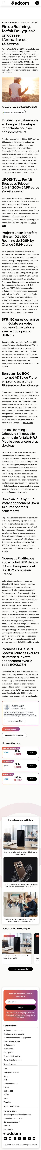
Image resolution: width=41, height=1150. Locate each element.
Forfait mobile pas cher (13, 1030)
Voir (31, 753)
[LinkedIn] (10, 1138)
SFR (5, 1080)
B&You (6, 1095)
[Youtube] (19, 1138)
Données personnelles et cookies (17, 1114)
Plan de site (8, 1129)
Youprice (7, 1102)
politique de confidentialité (17, 1016)
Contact (6, 1126)
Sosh (5, 1098)
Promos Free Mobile (11, 1041)
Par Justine (6, 107)
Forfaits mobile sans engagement (17, 1038)
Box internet (8, 1049)
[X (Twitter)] (29, 1138)
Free (5, 1069)
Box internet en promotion (14, 1034)
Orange (6, 1076)
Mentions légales (10, 1111)
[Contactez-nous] (37, 3)
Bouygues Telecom (11, 1072)
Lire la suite (29, 172)
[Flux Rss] (34, 1138)
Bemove (34, 1145)
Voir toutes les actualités (20, 969)
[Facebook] (15, 1138)
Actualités (13, 22)
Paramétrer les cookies (12, 1118)
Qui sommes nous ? (11, 1122)
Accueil (4, 22)
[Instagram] (24, 1138)
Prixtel (6, 1087)
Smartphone (8, 1052)
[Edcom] (20, 3)
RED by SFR (8, 1091)
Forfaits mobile (10, 729)
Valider (20, 1007)
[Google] (5, 1138)
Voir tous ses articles (15, 721)
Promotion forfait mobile (14, 735)
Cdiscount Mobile (10, 1083)
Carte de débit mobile (12, 1060)
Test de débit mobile (11, 1056)
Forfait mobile (24, 22)
